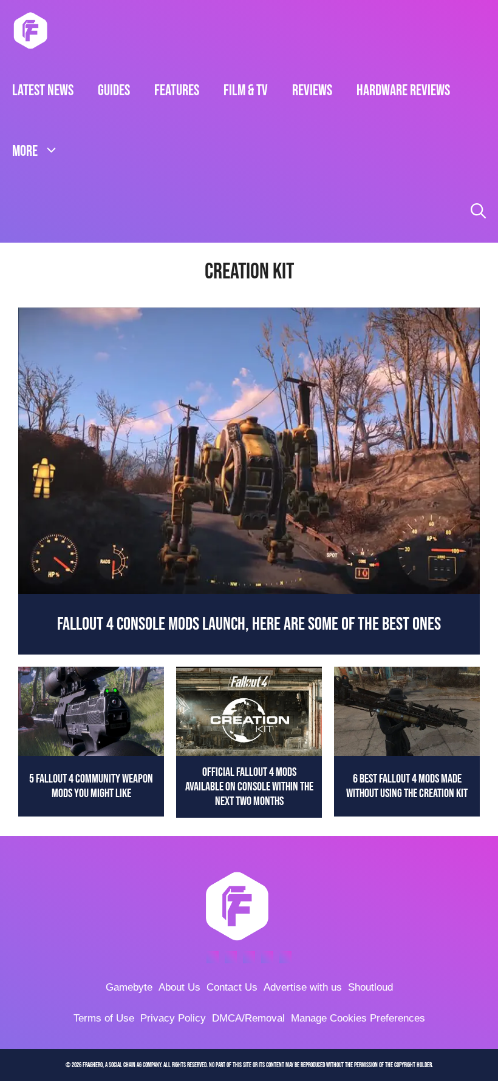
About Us (179, 987)
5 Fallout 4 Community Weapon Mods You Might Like (91, 786)
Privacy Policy (173, 1018)
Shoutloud (370, 987)
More (25, 151)
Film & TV (245, 90)
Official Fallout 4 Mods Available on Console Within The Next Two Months (249, 787)
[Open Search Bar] (478, 212)
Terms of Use (103, 1018)
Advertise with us (303, 987)
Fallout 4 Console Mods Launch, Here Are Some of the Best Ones (249, 624)
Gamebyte (129, 987)
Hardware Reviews (403, 90)
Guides (114, 90)
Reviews (312, 90)
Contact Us (232, 987)
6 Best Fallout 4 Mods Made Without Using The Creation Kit (407, 786)
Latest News (42, 90)
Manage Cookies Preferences (358, 1018)
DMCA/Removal (248, 1018)
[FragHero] (30, 30)
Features (176, 90)
